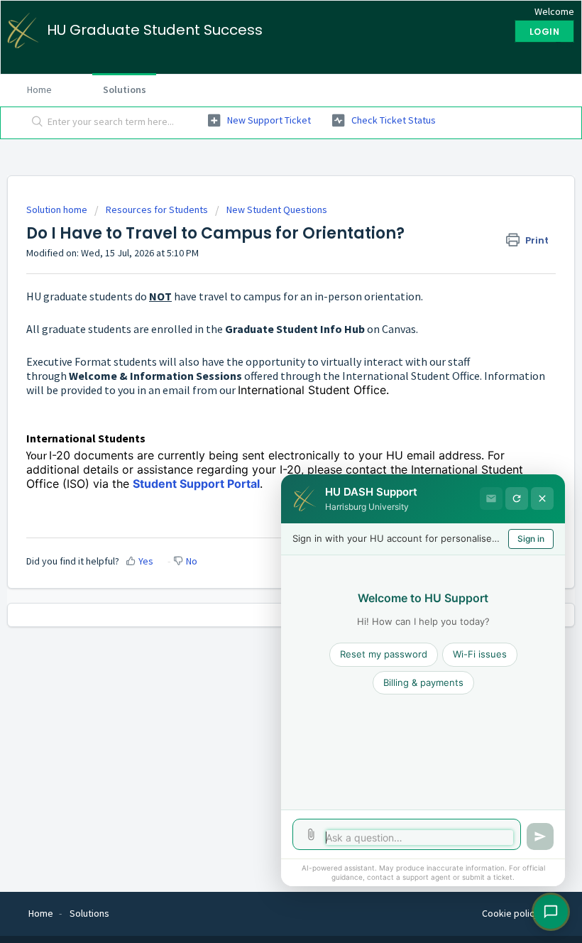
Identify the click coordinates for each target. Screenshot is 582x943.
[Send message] (540, 836)
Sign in (530, 538)
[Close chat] (542, 498)
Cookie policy (510, 913)
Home (39, 89)
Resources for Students (157, 209)
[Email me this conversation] (491, 498)
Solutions (124, 89)
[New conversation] (516, 498)
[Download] (264, 465)
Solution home (57, 209)
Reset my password (383, 654)
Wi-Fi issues (480, 654)
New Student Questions (276, 209)
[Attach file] (311, 834)
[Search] (34, 123)
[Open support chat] (551, 912)
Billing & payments (423, 682)
